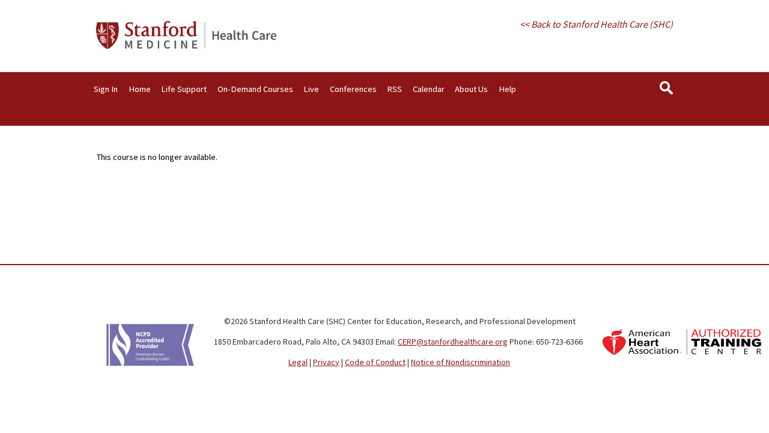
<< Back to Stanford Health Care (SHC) (596, 24)
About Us (471, 89)
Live (311, 89)
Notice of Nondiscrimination (460, 362)
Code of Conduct (375, 362)
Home (140, 89)
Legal (298, 362)
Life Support (184, 89)
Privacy (326, 362)
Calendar (429, 89)
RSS (394, 89)
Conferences (353, 89)
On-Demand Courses (255, 89)
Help (507, 89)
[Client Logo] (186, 46)
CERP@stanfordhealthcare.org (453, 341)
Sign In (106, 89)
